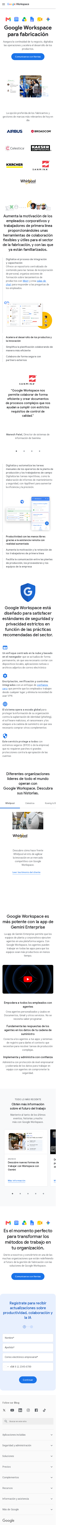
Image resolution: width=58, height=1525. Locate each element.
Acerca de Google (33, 1520)
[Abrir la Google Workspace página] (18, 4)
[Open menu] (3, 4)
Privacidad (7, 1520)
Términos (18, 1520)
